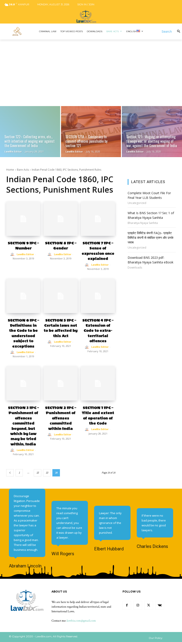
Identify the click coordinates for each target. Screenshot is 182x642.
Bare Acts (23, 170)
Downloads (135, 267)
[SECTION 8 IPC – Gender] (61, 219)
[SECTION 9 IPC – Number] (23, 219)
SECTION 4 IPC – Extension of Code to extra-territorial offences (97, 330)
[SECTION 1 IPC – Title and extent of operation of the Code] (98, 383)
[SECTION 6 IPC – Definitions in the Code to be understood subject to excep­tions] (23, 296)
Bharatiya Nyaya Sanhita (143, 223)
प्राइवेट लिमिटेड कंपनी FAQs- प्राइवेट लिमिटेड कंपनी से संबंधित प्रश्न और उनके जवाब (150, 237)
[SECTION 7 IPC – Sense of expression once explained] (98, 219)
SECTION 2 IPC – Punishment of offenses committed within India (60, 418)
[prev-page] (10, 472)
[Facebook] (127, 605)
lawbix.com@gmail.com (81, 621)
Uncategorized (137, 203)
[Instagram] (137, 605)
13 (47, 472)
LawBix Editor (25, 254)
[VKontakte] (159, 605)
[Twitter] (148, 605)
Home (10, 170)
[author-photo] (13, 254)
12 (37, 472)
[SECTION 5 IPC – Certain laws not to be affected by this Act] (61, 296)
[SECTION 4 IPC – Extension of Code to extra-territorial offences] (98, 296)
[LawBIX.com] (91, 16)
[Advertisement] (91, 73)
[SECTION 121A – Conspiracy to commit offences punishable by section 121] (91, 131)
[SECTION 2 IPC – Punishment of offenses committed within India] (61, 383)
